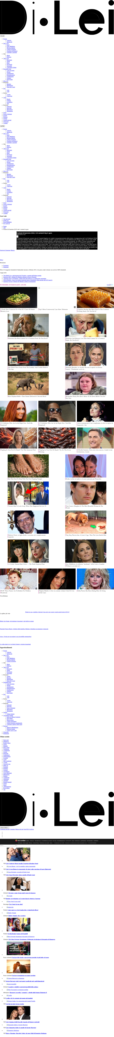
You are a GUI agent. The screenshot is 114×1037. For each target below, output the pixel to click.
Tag (4, 789)
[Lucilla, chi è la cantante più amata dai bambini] (58, 995)
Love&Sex (9, 102)
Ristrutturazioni (11, 75)
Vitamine (5, 780)
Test (8, 103)
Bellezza (9, 57)
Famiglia (5, 767)
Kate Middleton (11, 46)
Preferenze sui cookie (44, 842)
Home (5, 226)
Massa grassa (10, 720)
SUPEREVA (95, 840)
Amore (8, 676)
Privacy (30, 842)
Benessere (9, 60)
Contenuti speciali (4, 829)
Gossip (5, 752)
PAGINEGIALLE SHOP (47, 840)
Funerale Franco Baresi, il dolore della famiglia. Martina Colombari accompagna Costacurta (24, 629)
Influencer (6, 741)
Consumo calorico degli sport (14, 724)
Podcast (5, 117)
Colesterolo (6, 777)
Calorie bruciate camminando (14, 723)
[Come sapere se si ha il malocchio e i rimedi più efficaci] (58, 907)
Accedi (2, 36)
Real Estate (10, 79)
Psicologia (9, 64)
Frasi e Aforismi (7, 114)
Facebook (6, 265)
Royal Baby (6, 788)
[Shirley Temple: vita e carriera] (58, 913)
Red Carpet (6, 747)
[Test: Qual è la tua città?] (58, 901)
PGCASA (54, 840)
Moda (8, 55)
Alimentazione (7, 786)
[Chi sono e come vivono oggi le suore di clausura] (58, 884)
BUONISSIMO (90, 840)
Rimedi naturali (7, 782)
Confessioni (6, 755)
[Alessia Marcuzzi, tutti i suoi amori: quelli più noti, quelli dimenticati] (58, 978)
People (5, 39)
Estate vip (6, 220)
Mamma (9, 84)
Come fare (9, 96)
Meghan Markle (11, 48)
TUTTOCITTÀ (68, 840)
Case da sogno (10, 70)
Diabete (5, 776)
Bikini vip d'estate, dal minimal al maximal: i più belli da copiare (17, 621)
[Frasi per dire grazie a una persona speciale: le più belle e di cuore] (58, 948)
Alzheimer (6, 779)
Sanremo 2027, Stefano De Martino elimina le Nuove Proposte (19, 277)
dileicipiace (10, 109)
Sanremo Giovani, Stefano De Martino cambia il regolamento (19, 281)
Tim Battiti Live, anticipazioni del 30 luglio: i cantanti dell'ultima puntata (22, 275)
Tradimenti (6, 749)
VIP (4, 228)
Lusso (5, 759)
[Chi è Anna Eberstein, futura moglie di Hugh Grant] (58, 872)
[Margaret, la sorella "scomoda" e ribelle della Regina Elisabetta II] (58, 990)
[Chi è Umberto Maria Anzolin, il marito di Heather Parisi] (58, 855)
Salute (8, 61)
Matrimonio (10, 85)
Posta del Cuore (11, 87)
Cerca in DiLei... (4, 827)
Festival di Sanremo (5, 250)
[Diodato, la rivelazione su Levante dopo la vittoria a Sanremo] (58, 896)
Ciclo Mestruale (7, 773)
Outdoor (9, 78)
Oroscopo (6, 121)
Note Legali (25, 842)
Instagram (6, 267)
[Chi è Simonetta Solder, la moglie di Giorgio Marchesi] (58, 1025)
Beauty (8, 99)
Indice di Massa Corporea (13, 717)
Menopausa (6, 774)
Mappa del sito (19, 829)
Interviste (9, 108)
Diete (8, 63)
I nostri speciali (7, 120)
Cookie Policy (36, 842)
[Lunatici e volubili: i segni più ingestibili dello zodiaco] (58, 984)
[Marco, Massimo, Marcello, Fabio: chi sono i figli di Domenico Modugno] (58, 1030)
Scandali (5, 758)
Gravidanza (6, 771)
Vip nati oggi (6, 219)
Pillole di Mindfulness (12, 727)
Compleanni (6, 750)
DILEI (73, 840)
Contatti (5, 123)
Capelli (5, 762)
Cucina (8, 94)
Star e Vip (6, 43)
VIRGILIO (32, 840)
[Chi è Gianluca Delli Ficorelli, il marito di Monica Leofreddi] (58, 1013)
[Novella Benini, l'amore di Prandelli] (58, 925)
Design (8, 72)
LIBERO (27, 840)
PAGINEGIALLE (38, 840)
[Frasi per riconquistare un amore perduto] (58, 966)
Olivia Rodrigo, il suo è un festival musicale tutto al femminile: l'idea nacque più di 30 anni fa (27, 280)
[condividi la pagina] (17, 236)
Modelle (5, 746)
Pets (4, 88)
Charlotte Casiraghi (12, 52)
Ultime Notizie (10, 714)
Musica (13, 250)
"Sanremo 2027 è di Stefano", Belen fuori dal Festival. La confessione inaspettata (24, 278)
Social (5, 744)
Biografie (5, 753)
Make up (5, 765)
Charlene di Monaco (12, 51)
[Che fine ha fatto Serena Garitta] (58, 1001)
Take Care (6, 58)
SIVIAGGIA (77, 840)
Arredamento (10, 73)
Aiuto (51, 842)
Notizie (5, 118)
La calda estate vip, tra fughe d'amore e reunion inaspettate (15, 644)
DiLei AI (5, 81)
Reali (8, 45)
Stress (4, 785)
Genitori (5, 770)
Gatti (8, 91)
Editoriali (9, 106)
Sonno (5, 783)
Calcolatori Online (11, 67)
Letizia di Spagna (11, 49)
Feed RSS (26, 829)
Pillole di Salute (11, 729)
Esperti (5, 115)
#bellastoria (10, 111)
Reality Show (7, 743)
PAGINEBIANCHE (61, 840)
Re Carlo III (6, 223)
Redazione (6, 733)
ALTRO (2, 126)
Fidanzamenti (6, 756)
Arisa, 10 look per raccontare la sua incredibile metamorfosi (15, 636)
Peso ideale (10, 718)
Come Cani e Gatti (12, 730)
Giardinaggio (10, 76)
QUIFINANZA (83, 840)
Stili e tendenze (7, 761)
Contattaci (12, 829)
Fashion (9, 100)
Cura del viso (6, 764)
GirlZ (4, 97)
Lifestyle (9, 40)
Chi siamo (20, 842)
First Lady (6, 740)
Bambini (5, 768)
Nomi (4, 112)
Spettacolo (9, 42)
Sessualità (9, 66)
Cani (8, 90)
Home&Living (7, 69)
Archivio (31, 829)
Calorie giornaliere (11, 721)
